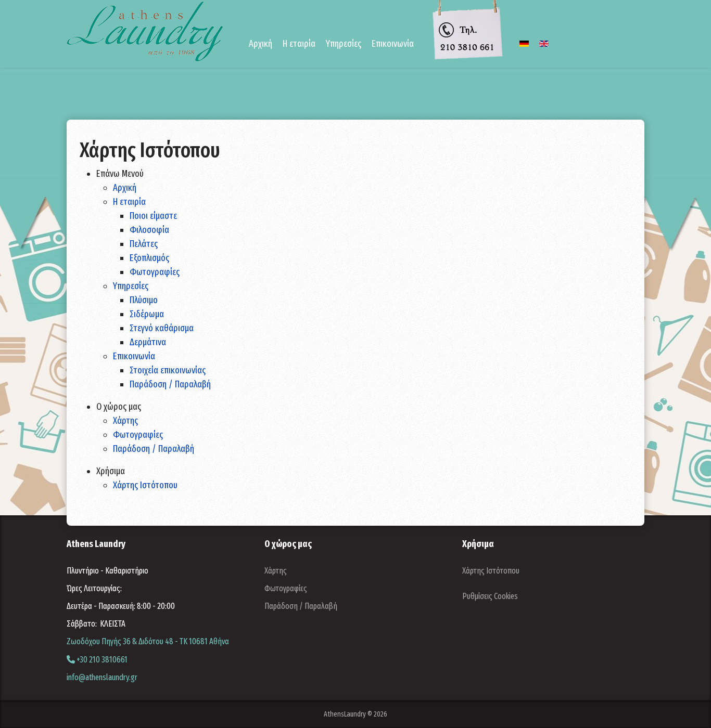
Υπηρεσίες (130, 286)
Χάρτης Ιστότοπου (145, 485)
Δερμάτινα (148, 342)
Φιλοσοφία (149, 230)
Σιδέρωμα (147, 314)
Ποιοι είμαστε (153, 216)
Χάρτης (125, 420)
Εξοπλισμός (149, 258)
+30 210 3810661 (101, 660)
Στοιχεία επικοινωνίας (168, 370)
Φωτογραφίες (155, 272)
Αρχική (260, 43)
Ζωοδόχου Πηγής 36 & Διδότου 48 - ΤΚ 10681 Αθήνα (148, 641)
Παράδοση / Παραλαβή (170, 384)
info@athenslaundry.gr (102, 677)
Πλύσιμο (144, 300)
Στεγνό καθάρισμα (162, 328)
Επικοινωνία (134, 356)
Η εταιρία (129, 201)
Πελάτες (144, 244)
